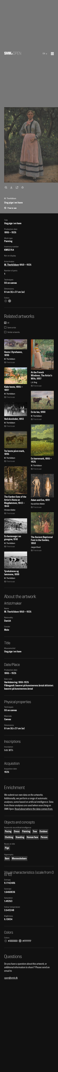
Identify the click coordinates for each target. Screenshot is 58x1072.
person (44, 837)
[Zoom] (6, 187)
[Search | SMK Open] (12, 53)
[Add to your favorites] (23, 187)
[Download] (12, 187)
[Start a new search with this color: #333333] (5, 300)
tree (35, 831)
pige (7, 847)
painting (26, 831)
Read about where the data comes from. (34, 808)
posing (8, 831)
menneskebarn (19, 858)
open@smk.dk (11, 977)
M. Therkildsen (11, 264)
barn (7, 858)
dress (17, 831)
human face (32, 837)
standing (20, 837)
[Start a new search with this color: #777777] (9, 300)
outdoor (43, 831)
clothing (9, 837)
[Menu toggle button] (52, 53)
